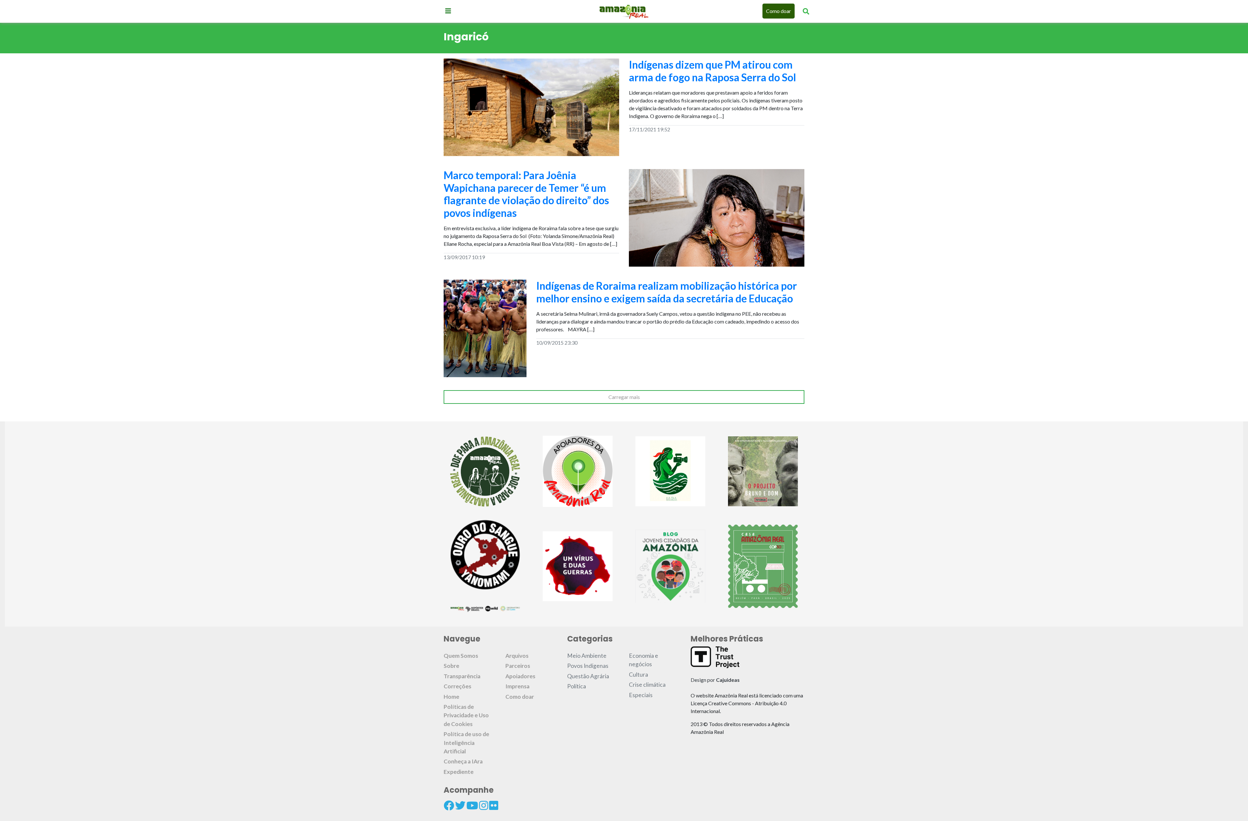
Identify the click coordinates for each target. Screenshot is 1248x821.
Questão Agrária (588, 676)
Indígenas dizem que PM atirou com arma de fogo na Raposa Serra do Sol (712, 70)
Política (576, 686)
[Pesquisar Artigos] (806, 11)
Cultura (638, 674)
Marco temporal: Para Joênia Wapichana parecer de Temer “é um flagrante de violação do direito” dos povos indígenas (526, 194)
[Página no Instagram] (483, 805)
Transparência (462, 676)
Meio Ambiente (586, 655)
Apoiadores (520, 676)
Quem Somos (461, 655)
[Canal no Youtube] (472, 805)
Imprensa (517, 686)
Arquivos (516, 655)
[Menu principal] (448, 11)
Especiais (641, 695)
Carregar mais (624, 397)
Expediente (459, 771)
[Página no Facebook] (449, 805)
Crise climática (647, 684)
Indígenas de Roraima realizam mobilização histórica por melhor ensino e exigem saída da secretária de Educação (666, 291)
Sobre (451, 665)
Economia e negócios (643, 660)
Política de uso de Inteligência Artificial (466, 743)
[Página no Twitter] (460, 805)
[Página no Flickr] (493, 805)
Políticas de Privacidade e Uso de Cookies (466, 715)
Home (451, 696)
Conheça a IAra (463, 761)
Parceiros (517, 665)
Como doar (778, 11)
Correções (457, 686)
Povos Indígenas (587, 665)
